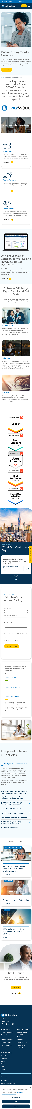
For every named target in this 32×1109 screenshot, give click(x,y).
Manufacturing (21, 1045)
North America (19, 1)
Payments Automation (7, 1032)
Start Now (24, 6)
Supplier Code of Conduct (8, 1083)
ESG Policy (4, 1080)
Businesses (20, 1037)
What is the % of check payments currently (15, 633)
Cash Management (6, 1042)
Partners (3, 1064)
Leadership (4, 1058)
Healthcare (20, 1039)
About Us (3, 1055)
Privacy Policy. (20, 1092)
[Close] (30, 1087)
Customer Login (6, 1)
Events (3, 1069)
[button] (17, 576)
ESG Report (4, 1077)
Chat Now (14, 993)
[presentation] (29, 6)
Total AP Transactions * (10, 615)
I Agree (16, 1106)
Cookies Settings (16, 1097)
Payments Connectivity (7, 1039)
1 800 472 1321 (5, 1021)
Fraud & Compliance (6, 1045)
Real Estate (20, 1048)
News (2, 1066)
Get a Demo (6, 70)
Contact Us (16, 987)
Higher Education (22, 1042)
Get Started (4, 278)
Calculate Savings (11, 646)
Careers (3, 1061)
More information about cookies (9, 1094)
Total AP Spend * (8, 608)
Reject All (16, 1101)
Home (2, 77)
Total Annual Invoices (10, 623)
